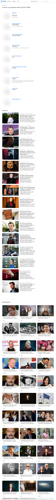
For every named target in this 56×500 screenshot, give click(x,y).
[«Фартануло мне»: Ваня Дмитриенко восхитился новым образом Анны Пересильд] (45, 436)
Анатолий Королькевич (17, 34)
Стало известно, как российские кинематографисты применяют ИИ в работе (26, 273)
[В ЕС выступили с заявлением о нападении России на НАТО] (45, 401)
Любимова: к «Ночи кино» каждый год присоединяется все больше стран (27, 165)
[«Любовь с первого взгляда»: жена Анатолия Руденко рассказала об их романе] (28, 313)
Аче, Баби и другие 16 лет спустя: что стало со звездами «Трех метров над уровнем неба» (27, 249)
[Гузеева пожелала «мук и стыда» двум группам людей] (45, 383)
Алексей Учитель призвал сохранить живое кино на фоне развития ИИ (26, 177)
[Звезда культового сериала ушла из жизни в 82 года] (28, 383)
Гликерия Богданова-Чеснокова (19, 66)
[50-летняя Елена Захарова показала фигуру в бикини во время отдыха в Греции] (45, 454)
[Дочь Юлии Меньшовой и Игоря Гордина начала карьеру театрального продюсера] (10, 418)
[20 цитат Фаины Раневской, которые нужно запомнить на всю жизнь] (10, 471)
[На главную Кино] (4, 1)
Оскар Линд (15, 88)
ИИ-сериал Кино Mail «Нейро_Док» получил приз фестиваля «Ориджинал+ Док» (27, 213)
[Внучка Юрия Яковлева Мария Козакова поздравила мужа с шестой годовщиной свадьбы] (45, 331)
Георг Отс (14, 12)
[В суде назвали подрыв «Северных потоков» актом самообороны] (45, 489)
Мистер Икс (4, 5)
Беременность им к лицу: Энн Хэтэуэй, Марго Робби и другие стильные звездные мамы (27, 117)
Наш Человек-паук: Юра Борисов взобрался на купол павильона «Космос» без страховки (27, 141)
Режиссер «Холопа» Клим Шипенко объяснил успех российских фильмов (26, 201)
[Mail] (1, 1)
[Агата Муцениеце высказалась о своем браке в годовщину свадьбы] (45, 366)
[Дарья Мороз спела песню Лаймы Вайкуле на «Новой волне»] (28, 471)
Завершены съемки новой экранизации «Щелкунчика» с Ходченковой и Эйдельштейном (28, 153)
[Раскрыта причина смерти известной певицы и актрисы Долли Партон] (28, 348)
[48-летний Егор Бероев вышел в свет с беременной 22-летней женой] (45, 471)
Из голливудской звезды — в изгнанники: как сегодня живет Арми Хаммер (27, 286)
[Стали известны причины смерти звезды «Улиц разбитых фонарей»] (28, 401)
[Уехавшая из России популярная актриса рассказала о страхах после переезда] (10, 348)
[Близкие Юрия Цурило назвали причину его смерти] (10, 383)
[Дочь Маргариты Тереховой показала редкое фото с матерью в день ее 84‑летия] (10, 313)
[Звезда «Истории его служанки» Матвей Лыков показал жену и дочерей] (10, 489)
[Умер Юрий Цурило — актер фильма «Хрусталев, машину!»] (10, 436)
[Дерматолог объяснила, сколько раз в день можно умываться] (10, 401)
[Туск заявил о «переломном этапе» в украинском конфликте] (10, 366)
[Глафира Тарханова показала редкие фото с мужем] (45, 313)
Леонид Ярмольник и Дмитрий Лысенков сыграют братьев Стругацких (27, 237)
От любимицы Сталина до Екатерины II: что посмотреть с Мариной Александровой (27, 261)
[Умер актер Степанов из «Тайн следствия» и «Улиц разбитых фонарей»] (10, 454)
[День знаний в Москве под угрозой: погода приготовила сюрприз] (28, 454)
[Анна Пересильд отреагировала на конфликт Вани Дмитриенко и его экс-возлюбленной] (45, 418)
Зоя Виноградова (16, 45)
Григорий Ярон (15, 77)
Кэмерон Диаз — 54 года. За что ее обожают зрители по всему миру (27, 129)
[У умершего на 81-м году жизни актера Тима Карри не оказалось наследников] (28, 436)
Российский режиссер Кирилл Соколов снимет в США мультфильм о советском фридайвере (27, 225)
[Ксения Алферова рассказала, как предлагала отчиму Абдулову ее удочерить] (10, 331)
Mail (1, 499)
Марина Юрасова (16, 23)
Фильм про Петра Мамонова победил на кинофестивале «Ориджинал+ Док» (27, 189)
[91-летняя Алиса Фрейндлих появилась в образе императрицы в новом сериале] (28, 418)
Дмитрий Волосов (16, 99)
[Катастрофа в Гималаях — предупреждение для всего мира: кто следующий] (28, 331)
